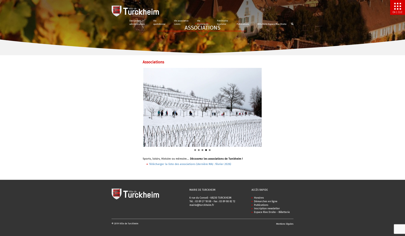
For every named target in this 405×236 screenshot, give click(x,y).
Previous (138, 107)
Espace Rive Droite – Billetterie (272, 212)
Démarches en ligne (265, 201)
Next (266, 107)
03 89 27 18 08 (203, 201)
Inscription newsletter (267, 208)
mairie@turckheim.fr (201, 204)
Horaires (259, 197)
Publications (243, 23)
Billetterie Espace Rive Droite (272, 23)
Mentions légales (284, 224)
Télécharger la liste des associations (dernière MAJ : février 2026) (190, 164)
